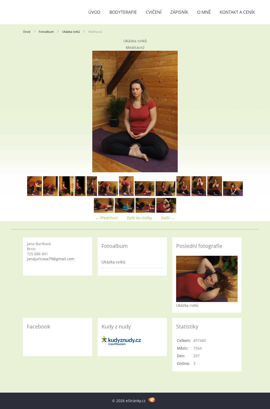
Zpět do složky (139, 217)
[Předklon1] (108, 194)
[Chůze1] (124, 211)
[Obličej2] (214, 194)
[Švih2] (50, 194)
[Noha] (233, 194)
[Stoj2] (80, 194)
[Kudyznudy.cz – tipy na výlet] (121, 343)
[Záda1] (92, 194)
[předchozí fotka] (31, 111)
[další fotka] (238, 111)
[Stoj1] (66, 194)
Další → (168, 217)
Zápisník (179, 12)
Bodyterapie (123, 12)
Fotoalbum (46, 32)
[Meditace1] (165, 194)
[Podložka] (104, 211)
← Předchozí (106, 217)
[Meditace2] (183, 194)
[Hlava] (166, 211)
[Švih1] (34, 194)
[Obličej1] (198, 194)
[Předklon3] (126, 194)
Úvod (94, 12)
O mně (204, 12)
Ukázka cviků (71, 32)
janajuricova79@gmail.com (50, 258)
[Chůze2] (145, 211)
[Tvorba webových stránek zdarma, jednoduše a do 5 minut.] (151, 400)
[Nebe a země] (145, 194)
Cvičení (153, 12)
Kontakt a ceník (237, 12)
